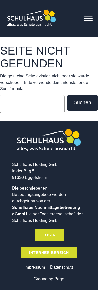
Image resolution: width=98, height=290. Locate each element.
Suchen (82, 102)
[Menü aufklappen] (88, 18)
